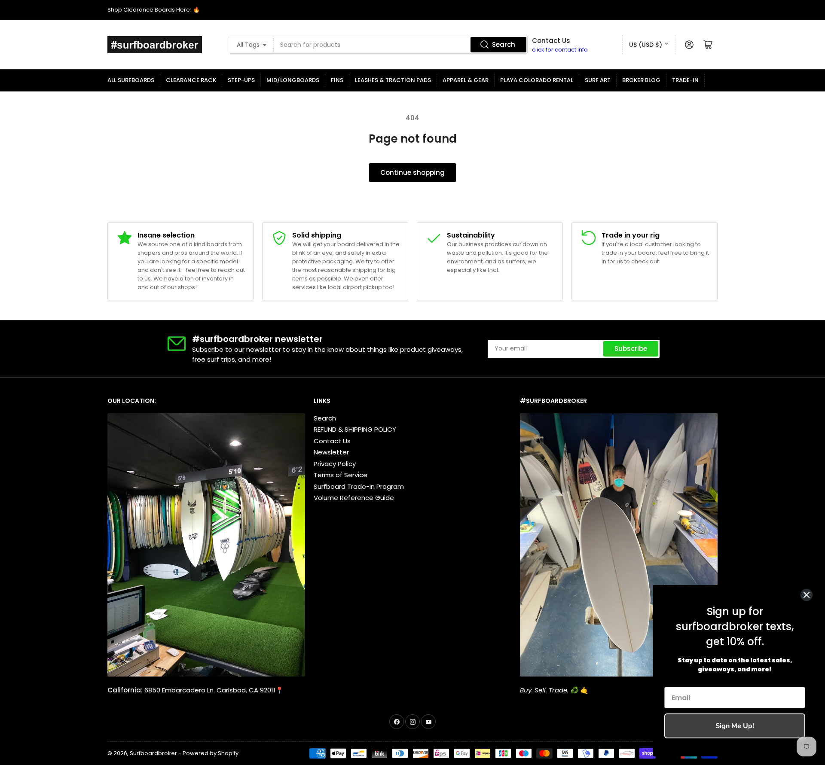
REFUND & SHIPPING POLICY (355, 429)
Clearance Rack (191, 80)
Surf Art (598, 80)
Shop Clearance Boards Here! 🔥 (153, 10)
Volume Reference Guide (354, 497)
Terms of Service (340, 474)
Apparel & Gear (466, 80)
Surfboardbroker (153, 753)
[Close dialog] (806, 594)
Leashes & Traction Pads (393, 80)
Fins (337, 80)
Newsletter (331, 452)
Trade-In (685, 80)
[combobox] (401, 45)
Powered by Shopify (210, 753)
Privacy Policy (335, 463)
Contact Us (332, 440)
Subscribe (630, 348)
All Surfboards (130, 80)
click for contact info (560, 50)
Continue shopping (412, 172)
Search (503, 44)
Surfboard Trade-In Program (359, 486)
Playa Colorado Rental (536, 80)
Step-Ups (241, 80)
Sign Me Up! (734, 726)
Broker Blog (641, 80)
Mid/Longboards (292, 80)
